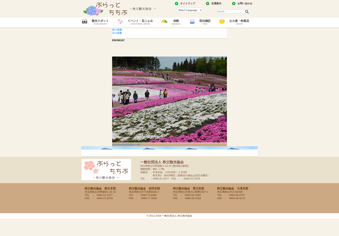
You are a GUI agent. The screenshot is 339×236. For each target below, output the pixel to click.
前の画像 (117, 29)
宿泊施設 (205, 22)
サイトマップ (187, 3)
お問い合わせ (244, 3)
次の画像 (117, 32)
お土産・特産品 (239, 22)
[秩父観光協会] (120, 9)
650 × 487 (135, 144)
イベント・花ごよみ (140, 22)
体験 (176, 22)
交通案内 (216, 3)
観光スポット (100, 22)
